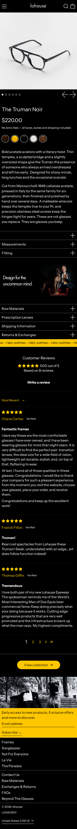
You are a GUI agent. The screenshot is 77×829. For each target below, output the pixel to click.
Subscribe (10, 732)
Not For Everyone (15, 754)
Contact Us (10, 775)
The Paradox (12, 766)
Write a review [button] (38, 382)
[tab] (2, 94)
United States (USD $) (16, 820)
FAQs (6, 792)
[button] (65, 6)
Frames (8, 742)
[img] (12, 412)
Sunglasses (11, 748)
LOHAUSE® (9, 812)
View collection (36, 665)
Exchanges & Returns (19, 786)
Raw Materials (13, 780)
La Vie (7, 760)
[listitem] (5, 138)
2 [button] (33, 642)
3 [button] (40, 642)
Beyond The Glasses (18, 798)
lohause (17, 806)
